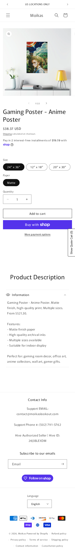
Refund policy (59, 533)
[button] (8, 15)
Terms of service (38, 539)
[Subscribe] (62, 464)
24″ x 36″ (13, 167)
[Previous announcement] (7, 4)
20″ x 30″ (59, 167)
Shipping (7, 133)
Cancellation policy (52, 545)
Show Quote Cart (71, 242)
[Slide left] (28, 103)
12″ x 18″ (36, 167)
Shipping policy (59, 539)
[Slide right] (46, 103)
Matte (11, 183)
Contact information (27, 545)
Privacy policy (18, 539)
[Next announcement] (67, 4)
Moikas (22, 533)
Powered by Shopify (37, 533)
